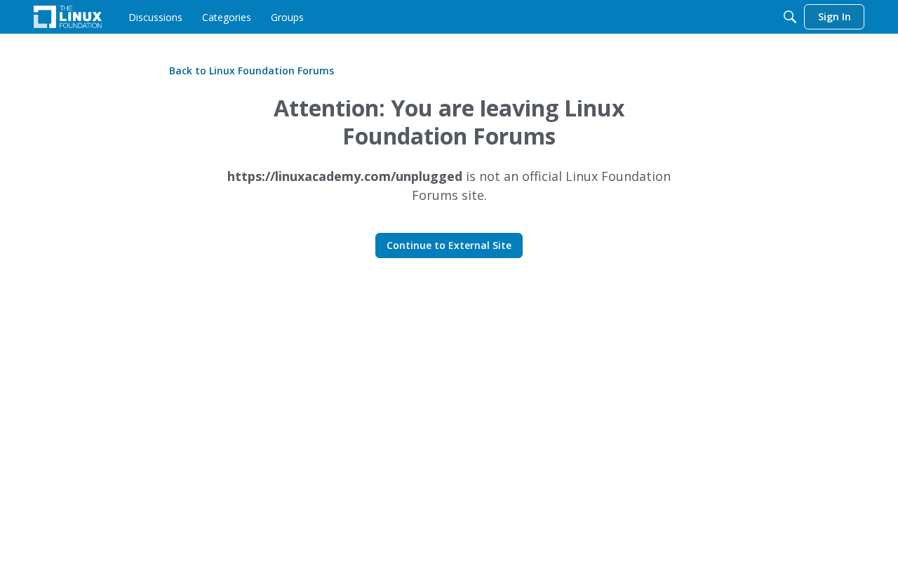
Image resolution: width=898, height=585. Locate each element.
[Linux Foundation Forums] (68, 17)
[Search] (790, 16)
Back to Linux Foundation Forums (251, 70)
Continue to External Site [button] (449, 245)
